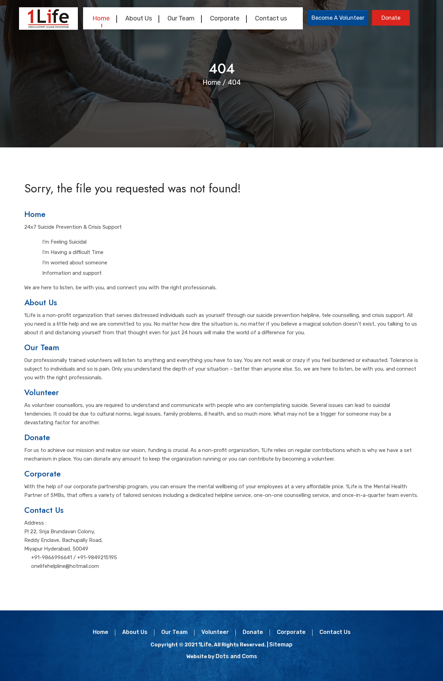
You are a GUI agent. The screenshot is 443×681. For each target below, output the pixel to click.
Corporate (224, 18)
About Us (138, 18)
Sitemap (280, 644)
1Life (204, 644)
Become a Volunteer (337, 18)
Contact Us (44, 510)
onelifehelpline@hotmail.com (65, 566)
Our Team (181, 18)
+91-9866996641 (51, 557)
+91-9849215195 (97, 557)
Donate (390, 18)
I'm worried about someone (74, 263)
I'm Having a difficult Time (72, 252)
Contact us (271, 18)
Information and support (72, 273)
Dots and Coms (236, 656)
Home (101, 18)
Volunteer (41, 392)
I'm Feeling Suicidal (64, 242)
